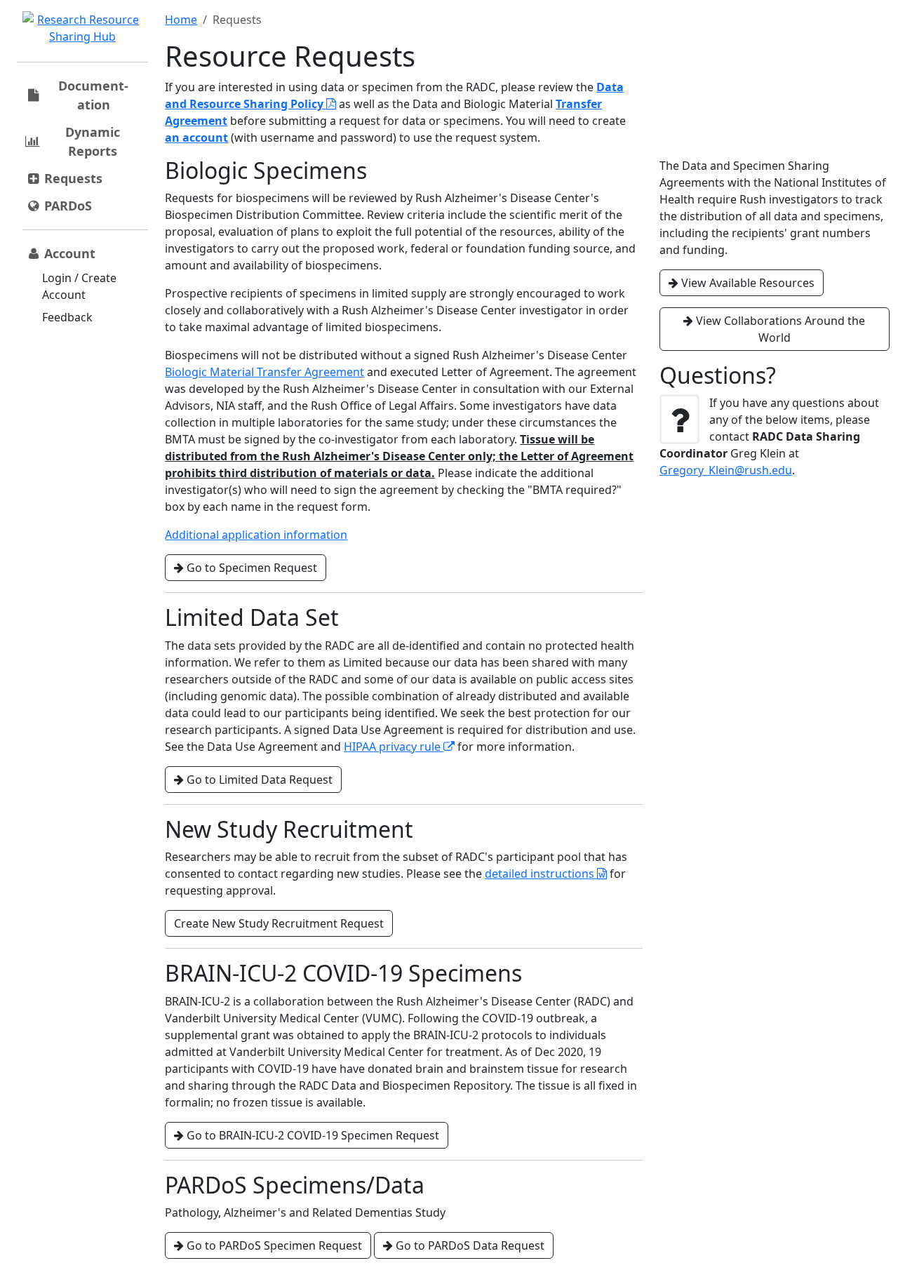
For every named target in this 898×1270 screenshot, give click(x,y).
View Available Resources (746, 282)
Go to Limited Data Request (258, 779)
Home (181, 19)
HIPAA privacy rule (393, 746)
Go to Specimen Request (250, 567)
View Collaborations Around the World (779, 329)
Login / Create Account (79, 286)
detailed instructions (541, 873)
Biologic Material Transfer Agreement (264, 372)
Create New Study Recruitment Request (279, 923)
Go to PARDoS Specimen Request (273, 1245)
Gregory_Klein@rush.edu (725, 470)
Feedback (67, 317)
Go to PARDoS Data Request (468, 1245)
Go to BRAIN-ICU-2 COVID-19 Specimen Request (311, 1135)
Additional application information (256, 534)
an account (196, 137)
